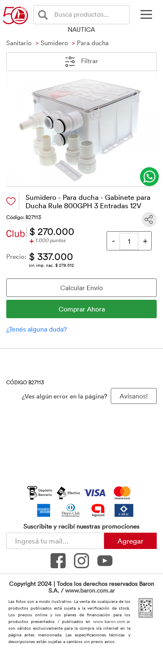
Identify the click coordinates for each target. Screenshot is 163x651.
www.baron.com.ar (90, 590)
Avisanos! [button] (134, 396)
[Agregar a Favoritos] (10, 201)
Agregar (130, 540)
